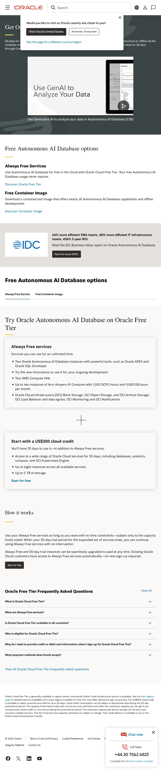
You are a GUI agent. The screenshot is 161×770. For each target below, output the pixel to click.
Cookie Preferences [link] (72, 738)
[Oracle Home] (28, 7)
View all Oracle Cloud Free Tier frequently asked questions (47, 669)
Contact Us (34, 745)
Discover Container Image (23, 211)
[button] (7, 7)
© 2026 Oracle (13, 738)
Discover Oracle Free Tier (23, 184)
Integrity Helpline (14, 745)
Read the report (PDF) (66, 254)
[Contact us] (153, 7)
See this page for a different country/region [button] (54, 42)
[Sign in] (145, 7)
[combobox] (89, 8)
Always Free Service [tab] (17, 294)
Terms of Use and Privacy (44, 738)
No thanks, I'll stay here (84, 31)
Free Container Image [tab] (49, 294)
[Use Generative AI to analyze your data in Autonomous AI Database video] (80, 86)
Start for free (21, 480)
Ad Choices (94, 738)
